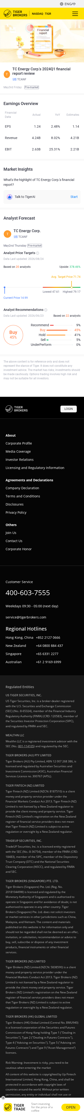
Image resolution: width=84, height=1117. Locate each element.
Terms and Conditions (23, 496)
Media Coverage (18, 451)
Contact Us (14, 541)
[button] (42, 74)
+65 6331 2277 (47, 654)
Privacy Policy (16, 512)
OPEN (71, 1107)
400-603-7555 (28, 592)
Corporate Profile (19, 443)
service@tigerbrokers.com (26, 617)
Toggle (75, 13)
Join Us (11, 532)
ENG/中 (70, 4)
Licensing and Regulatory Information (35, 467)
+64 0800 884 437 (49, 645)
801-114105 (26, 746)
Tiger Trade (30, 13)
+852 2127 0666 (48, 637)
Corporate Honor (19, 549)
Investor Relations (20, 459)
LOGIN (68, 409)
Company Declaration (22, 488)
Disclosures (15, 504)
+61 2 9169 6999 (48, 662)
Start (74, 197)
